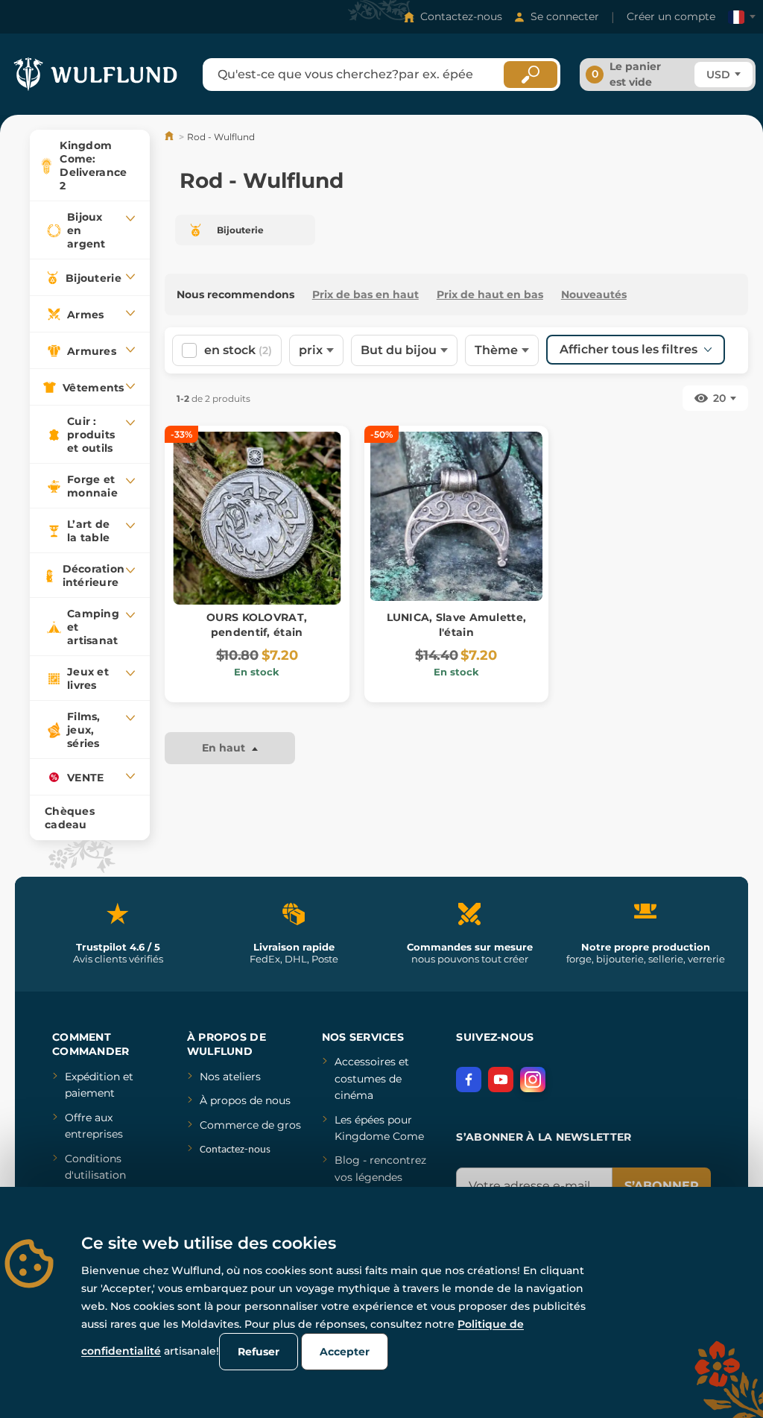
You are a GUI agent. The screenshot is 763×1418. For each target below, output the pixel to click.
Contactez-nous (461, 16)
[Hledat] (530, 74)
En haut (225, 747)
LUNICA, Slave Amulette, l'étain (456, 625)
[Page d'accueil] (170, 136)
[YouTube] (500, 1079)
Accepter (345, 1351)
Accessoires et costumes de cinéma (372, 1078)
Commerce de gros (250, 1125)
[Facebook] (468, 1079)
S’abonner (661, 1186)
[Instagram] (532, 1079)
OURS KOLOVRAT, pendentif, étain (256, 625)
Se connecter (565, 16)
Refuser (258, 1351)
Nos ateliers (230, 1076)
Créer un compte (671, 16)
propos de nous (249, 1100)
